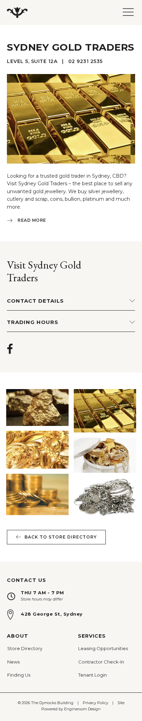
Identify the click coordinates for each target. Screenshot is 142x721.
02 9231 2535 (85, 61)
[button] (71, 221)
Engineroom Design (82, 709)
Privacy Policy (95, 702)
